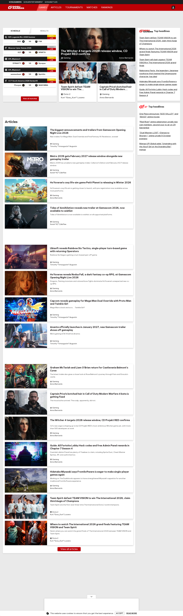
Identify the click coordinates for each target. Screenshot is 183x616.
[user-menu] (173, 7)
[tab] (15, 31)
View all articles (69, 549)
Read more (131, 613)
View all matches (30, 99)
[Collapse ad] (91, 596)
